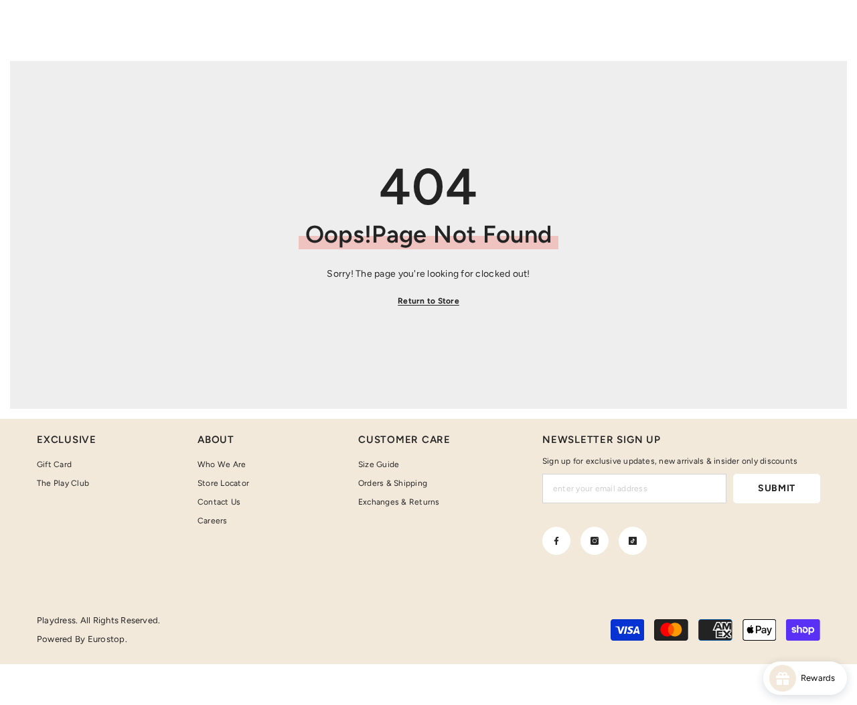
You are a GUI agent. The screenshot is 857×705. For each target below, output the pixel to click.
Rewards (821, 678)
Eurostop (106, 639)
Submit (776, 488)
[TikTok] (633, 541)
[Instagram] (594, 541)
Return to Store (428, 301)
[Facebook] (556, 541)
